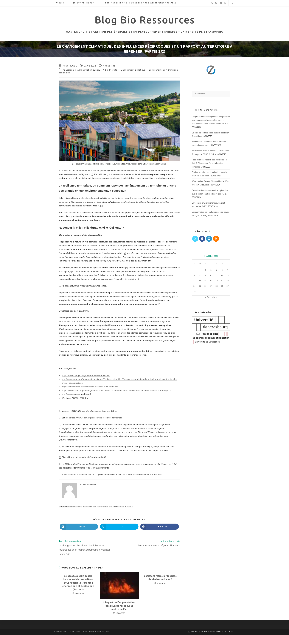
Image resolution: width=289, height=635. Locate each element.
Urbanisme (114, 507)
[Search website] (232, 3)
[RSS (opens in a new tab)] (225, 3)
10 (211, 275)
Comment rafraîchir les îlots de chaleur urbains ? (160, 578)
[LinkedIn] (209, 239)
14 (194, 280)
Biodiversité (111, 70)
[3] (109, 249)
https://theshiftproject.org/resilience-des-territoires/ (86, 375)
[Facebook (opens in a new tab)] (216, 3)
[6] (138, 279)
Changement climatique (133, 70)
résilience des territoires (95, 507)
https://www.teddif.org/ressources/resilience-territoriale (96, 417)
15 (200, 280)
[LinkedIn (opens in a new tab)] (221, 3)
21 (194, 286)
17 (211, 280)
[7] (159, 304)
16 (205, 280)
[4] (125, 253)
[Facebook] (202, 239)
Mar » (214, 297)
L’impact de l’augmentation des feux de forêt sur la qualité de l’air (119, 606)
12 (222, 275)
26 (222, 286)
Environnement (157, 70)
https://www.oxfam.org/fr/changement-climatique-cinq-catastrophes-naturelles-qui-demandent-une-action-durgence (116, 390)
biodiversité (76, 507)
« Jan (207, 297)
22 (200, 286)
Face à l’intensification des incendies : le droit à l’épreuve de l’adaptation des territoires (209, 163)
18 (217, 280)
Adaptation (68, 70)
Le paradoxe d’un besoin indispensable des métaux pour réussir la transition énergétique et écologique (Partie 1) (78, 583)
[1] (92, 174)
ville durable (126, 507)
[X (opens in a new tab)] (212, 3)
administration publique (89, 70)
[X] (195, 239)
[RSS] (216, 239)
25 (217, 286)
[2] (101, 205)
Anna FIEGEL (70, 66)
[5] (126, 267)
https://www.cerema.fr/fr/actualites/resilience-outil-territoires (90, 386)
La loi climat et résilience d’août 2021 (80, 474)
